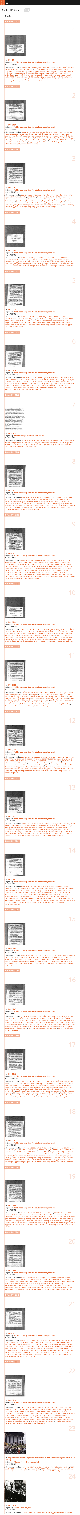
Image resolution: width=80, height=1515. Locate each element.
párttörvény (21, 1219)
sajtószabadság (9, 75)
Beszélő (63, 769)
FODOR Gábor (26, 132)
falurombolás (36, 136)
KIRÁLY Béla (68, 378)
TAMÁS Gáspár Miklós (66, 441)
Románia (32, 75)
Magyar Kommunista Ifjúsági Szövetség (56, 704)
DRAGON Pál (47, 500)
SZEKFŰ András (38, 631)
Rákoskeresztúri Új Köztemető (15, 503)
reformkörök (67, 1026)
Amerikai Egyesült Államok (13, 1024)
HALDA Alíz (34, 498)
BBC (63, 75)
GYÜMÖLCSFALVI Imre (24, 71)
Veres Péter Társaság (65, 1028)
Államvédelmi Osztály (58, 1287)
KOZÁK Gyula (43, 317)
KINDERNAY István (28, 826)
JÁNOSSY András (62, 629)
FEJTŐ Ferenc (34, 562)
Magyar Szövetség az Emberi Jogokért (53, 898)
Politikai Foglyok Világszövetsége (50, 830)
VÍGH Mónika (37, 382)
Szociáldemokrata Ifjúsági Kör (60, 576)
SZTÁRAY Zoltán (61, 1081)
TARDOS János (22, 1152)
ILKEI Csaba (23, 1215)
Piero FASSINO (36, 1346)
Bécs (58, 896)
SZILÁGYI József (55, 759)
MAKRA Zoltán (37, 67)
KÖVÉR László (50, 566)
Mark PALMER (26, 67)
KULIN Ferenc (54, 1282)
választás (20, 199)
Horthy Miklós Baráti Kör (28, 1224)
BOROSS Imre (58, 500)
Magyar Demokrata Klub (64, 142)
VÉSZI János (34, 317)
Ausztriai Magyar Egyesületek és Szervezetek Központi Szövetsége (38, 832)
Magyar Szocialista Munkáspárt (53, 201)
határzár (48, 262)
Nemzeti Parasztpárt (11, 1030)
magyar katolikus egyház (56, 831)
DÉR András (34, 1467)
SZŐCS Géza (23, 1217)
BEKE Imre (19, 696)
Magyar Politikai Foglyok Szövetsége (26, 387)
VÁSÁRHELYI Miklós (45, 1148)
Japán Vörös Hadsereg (40, 706)
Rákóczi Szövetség (11, 144)
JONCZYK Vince (35, 887)
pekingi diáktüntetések (20, 961)
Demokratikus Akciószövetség (40, 205)
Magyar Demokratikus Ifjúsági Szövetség (26, 1158)
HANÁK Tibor (14, 1346)
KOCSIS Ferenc (9, 71)
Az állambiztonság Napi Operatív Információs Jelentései (34, 62)
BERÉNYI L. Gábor (24, 1018)
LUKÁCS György (10, 443)
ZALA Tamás (50, 197)
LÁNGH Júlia (19, 1413)
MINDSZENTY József (60, 892)
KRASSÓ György (43, 1150)
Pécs (32, 1093)
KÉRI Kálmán (60, 826)
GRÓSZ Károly (19, 1282)
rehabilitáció (67, 633)
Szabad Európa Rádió (56, 140)
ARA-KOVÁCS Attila (34, 889)
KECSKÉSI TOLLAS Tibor (41, 71)
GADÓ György (50, 319)
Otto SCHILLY (52, 696)
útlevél (52, 443)
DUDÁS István (47, 1018)
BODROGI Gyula (39, 959)
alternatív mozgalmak (23, 136)
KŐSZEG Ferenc (44, 761)
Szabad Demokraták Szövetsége (53, 79)
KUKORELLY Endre (25, 631)
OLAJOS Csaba (24, 694)
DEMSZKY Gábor (62, 319)
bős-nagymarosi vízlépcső (44, 73)
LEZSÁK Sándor (41, 826)
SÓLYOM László (26, 195)
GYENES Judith (67, 498)
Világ (14, 81)
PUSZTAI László (26, 1513)
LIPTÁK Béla (40, 319)
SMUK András (53, 1344)
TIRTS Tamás (55, 564)
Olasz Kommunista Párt (63, 702)
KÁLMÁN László (29, 696)
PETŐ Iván (50, 380)
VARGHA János (59, 382)
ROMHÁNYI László (36, 1407)
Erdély (62, 262)
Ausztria (35, 830)
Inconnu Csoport (19, 140)
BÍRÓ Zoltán (46, 195)
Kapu (72, 140)
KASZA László (25, 134)
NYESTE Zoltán (53, 694)
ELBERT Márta (44, 1467)
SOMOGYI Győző (61, 67)
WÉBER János (31, 197)
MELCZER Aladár (10, 1344)
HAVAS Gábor (54, 1467)
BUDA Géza (25, 1016)
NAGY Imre (29, 69)
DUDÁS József (32, 1150)
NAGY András (33, 1284)
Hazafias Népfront (39, 1026)
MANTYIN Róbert (69, 1217)
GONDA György (9, 1087)
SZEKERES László (23, 260)
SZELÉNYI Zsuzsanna (11, 566)
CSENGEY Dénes (66, 258)
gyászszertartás (22, 73)
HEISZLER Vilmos (16, 892)
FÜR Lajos (69, 826)
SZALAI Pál (15, 698)
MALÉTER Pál (44, 759)
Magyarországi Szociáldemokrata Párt (41, 142)
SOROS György (65, 564)
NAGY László (8, 1020)
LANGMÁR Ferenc (51, 631)
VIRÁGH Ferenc (43, 1282)
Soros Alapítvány (68, 205)
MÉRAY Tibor (54, 562)
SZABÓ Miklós (57, 891)
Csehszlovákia (22, 138)
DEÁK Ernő (26, 500)
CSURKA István (67, 761)
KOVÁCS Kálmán (22, 319)
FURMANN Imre (10, 562)
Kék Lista (69, 1289)
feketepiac (41, 828)
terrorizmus (70, 383)
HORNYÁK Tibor (41, 1083)
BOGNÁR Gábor (65, 694)
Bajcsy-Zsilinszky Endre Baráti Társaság (54, 77)
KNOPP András (60, 566)
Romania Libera (68, 264)
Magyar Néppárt (51, 1028)
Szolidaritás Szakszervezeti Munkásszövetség (24, 578)
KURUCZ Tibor (30, 1344)
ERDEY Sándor (28, 959)
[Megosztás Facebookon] (25, 11)
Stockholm (51, 1022)
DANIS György (60, 380)
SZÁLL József (20, 564)
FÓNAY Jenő (68, 1018)
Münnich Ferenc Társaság (40, 900)
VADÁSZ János (35, 441)
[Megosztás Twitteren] (28, 11)
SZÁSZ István (46, 1016)
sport (57, 1348)
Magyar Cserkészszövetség (28, 144)
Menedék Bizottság (36, 264)
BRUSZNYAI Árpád (67, 1016)
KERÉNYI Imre (39, 69)
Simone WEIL (46, 1346)
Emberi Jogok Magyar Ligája (56, 574)
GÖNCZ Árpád (58, 1148)
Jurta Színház (20, 201)
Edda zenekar (19, 327)
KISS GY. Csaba (57, 1087)
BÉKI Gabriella (38, 1409)
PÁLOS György (58, 1018)
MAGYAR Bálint (40, 380)
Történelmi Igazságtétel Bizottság (27, 77)
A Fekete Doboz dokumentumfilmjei (27, 1462)
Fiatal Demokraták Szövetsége (46, 138)
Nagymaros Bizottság (19, 1423)
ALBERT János (49, 134)
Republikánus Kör (25, 505)
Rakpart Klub (41, 323)
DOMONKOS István (56, 317)
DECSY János (33, 258)
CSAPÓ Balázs (60, 197)
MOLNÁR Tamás (48, 67)
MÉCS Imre (58, 69)
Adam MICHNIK (41, 696)
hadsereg (57, 502)
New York (48, 570)
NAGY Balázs (14, 321)
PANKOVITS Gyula (10, 1018)
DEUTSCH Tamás (10, 260)
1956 (67, 134)
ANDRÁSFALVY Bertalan (18, 197)
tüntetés (31, 73)
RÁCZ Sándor (53, 132)
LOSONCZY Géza (33, 759)
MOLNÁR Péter (48, 382)
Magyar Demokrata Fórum (32, 79)
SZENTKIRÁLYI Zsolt (41, 955)
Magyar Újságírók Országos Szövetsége (42, 207)
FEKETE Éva (46, 1217)
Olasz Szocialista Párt (12, 704)
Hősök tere (25, 75)
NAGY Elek (25, 258)
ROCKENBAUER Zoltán (40, 132)
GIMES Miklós (22, 759)
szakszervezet (9, 136)
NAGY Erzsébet (50, 1278)
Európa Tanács (19, 835)
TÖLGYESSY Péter (43, 564)
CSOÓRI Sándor (61, 1340)
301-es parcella (32, 570)
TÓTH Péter (68, 1411)
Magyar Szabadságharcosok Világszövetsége (36, 637)
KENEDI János (70, 380)
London (53, 700)
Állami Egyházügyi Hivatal (30, 509)
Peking (56, 1093)
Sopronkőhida (70, 765)
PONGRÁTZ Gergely (40, 957)
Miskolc (23, 323)
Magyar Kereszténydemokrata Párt (29, 81)
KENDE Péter (44, 562)
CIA (16, 1289)
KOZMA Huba (13, 1284)
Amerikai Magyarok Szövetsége (15, 207)
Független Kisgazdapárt (44, 75)
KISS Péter (66, 69)
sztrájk (43, 383)
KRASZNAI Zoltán (57, 195)
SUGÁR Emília (45, 260)
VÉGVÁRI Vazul (9, 696)
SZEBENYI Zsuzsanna (35, 1087)
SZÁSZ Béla (62, 955)
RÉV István (61, 631)
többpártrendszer (57, 71)
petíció (67, 894)
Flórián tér (60, 765)
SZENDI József (40, 1413)
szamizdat (31, 763)
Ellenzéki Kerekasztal (33, 201)
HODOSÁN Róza (15, 1409)
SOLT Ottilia (34, 761)
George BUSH (19, 1020)
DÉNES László (31, 1280)
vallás (51, 502)
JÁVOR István (64, 1467)
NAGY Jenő (56, 1346)
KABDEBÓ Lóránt (10, 1152)
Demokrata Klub (43, 576)
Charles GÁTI (27, 382)
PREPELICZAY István (16, 1083)
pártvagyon (55, 698)
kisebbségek (53, 136)
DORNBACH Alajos (49, 629)
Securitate (69, 1162)
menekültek (63, 136)
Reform (67, 140)
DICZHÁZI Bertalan (37, 566)
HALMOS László (64, 1085)
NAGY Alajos (44, 1342)
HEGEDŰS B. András (18, 69)
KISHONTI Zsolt (10, 319)
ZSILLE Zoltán (15, 134)
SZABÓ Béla (34, 694)
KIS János (32, 319)
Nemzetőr (57, 75)
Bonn (18, 75)
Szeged (30, 444)
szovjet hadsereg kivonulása (52, 1415)
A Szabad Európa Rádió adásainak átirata (29, 436)
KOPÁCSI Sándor (10, 380)
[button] (7, 2)
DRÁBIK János (63, 132)
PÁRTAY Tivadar (25, 321)
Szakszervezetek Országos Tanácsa (62, 900)
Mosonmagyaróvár (67, 1022)
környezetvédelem (61, 73)
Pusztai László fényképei (23, 1508)
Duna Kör (69, 203)
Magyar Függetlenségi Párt (59, 1097)
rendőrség (59, 1284)
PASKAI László (65, 1413)
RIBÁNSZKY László (37, 134)
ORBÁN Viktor (9, 1150)
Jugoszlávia (46, 444)
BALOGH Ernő (67, 759)
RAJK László (49, 69)
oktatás (58, 443)
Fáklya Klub (31, 503)
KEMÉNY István (65, 562)
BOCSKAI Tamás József (53, 824)
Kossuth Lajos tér (29, 385)
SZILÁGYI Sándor (54, 258)
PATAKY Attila (47, 321)
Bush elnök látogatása (66, 1020)
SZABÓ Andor (59, 134)
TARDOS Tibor (9, 564)
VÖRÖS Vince (36, 321)
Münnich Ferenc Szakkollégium (37, 140)
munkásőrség (56, 205)
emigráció (11, 73)
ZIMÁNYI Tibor (14, 1342)
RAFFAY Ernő (63, 1083)
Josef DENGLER (56, 761)
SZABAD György (35, 891)
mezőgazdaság (27, 1091)
